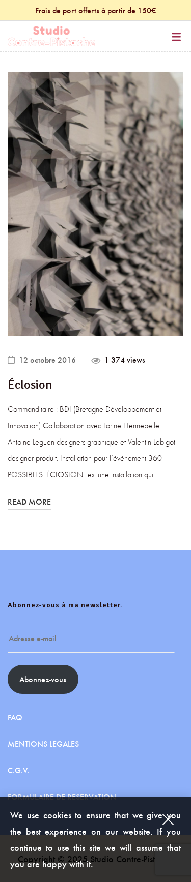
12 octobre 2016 (47, 360)
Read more (29, 501)
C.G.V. (19, 770)
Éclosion (30, 384)
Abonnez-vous (42, 678)
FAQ (15, 717)
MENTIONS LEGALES (43, 744)
